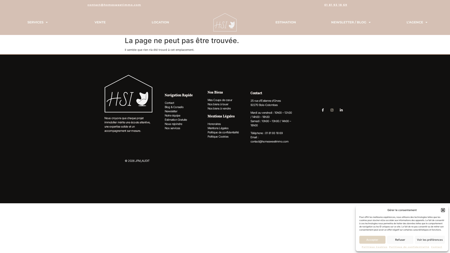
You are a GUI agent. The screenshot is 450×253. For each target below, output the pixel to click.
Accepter (372, 239)
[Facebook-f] (322, 110)
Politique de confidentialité (409, 247)
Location (160, 22)
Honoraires (214, 124)
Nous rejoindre (173, 124)
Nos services (172, 128)
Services (35, 22)
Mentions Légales (218, 128)
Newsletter (171, 111)
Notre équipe (172, 115)
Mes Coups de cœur (220, 100)
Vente (100, 22)
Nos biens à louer (218, 104)
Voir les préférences (430, 239)
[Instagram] (332, 110)
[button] (443, 210)
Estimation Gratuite (176, 119)
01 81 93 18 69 (335, 5)
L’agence (415, 22)
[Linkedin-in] (341, 110)
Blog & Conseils (174, 107)
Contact (436, 247)
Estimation (285, 22)
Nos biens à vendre (219, 108)
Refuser (400, 239)
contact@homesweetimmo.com (114, 5)
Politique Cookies (374, 247)
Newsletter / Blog (348, 22)
